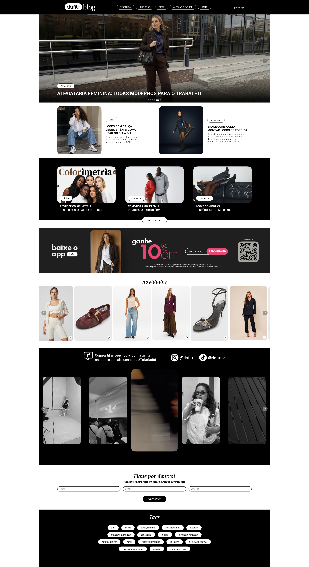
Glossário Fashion (183, 7)
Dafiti (204, 7)
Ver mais (152, 220)
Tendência (125, 7)
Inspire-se (145, 7)
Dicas (161, 7)
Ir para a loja (238, 7)
